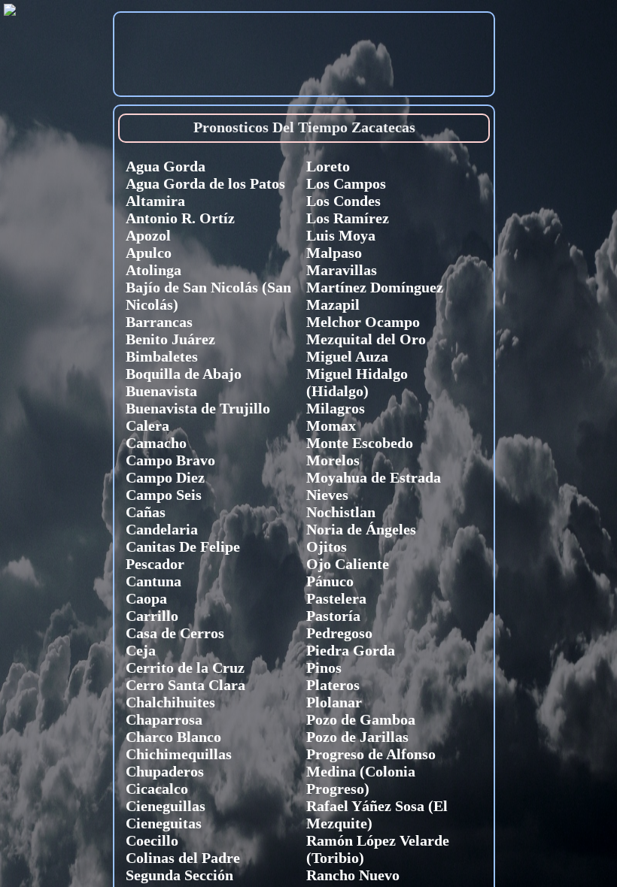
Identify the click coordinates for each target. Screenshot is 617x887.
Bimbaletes (162, 356)
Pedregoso (339, 633)
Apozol (148, 235)
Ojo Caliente (347, 564)
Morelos (333, 460)
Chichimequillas (179, 754)
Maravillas (341, 270)
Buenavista (161, 391)
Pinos (324, 667)
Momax (331, 425)
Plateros (333, 685)
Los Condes (343, 200)
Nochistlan (340, 512)
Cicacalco (157, 788)
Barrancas (159, 321)
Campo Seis (164, 494)
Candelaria (162, 529)
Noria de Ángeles (361, 529)
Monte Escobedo (359, 442)
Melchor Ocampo (363, 321)
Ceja (141, 650)
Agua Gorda (165, 166)
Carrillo (152, 615)
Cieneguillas (165, 806)
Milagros (335, 408)
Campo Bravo (170, 460)
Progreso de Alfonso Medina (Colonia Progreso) (371, 771)
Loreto (328, 166)
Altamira (155, 200)
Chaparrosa (164, 719)
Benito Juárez (170, 339)
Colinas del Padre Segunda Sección (183, 866)
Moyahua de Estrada (373, 477)
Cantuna (153, 581)
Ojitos (326, 546)
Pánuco (330, 581)
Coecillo (152, 840)
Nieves (327, 494)
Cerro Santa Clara (185, 685)
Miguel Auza (347, 356)
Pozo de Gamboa (360, 719)
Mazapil (333, 304)
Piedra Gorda (350, 650)
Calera (147, 425)
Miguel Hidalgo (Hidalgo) (357, 382)
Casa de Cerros (175, 633)
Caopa (146, 598)
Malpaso (334, 252)
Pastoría (333, 615)
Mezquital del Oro (366, 339)
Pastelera (336, 598)
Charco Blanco (173, 736)
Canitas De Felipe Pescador (183, 555)
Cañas (146, 512)
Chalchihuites (170, 702)
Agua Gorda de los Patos (205, 183)
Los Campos (346, 183)
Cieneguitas (164, 823)
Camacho (156, 442)
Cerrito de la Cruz (185, 667)
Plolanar (334, 702)
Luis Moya (340, 235)
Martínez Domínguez (374, 287)
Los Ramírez (347, 218)
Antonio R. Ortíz (180, 218)
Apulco (149, 252)
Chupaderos (165, 771)
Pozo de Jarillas (357, 736)
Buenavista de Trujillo (198, 408)
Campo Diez (165, 477)
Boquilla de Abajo (184, 373)
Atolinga (153, 270)
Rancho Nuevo (353, 875)
